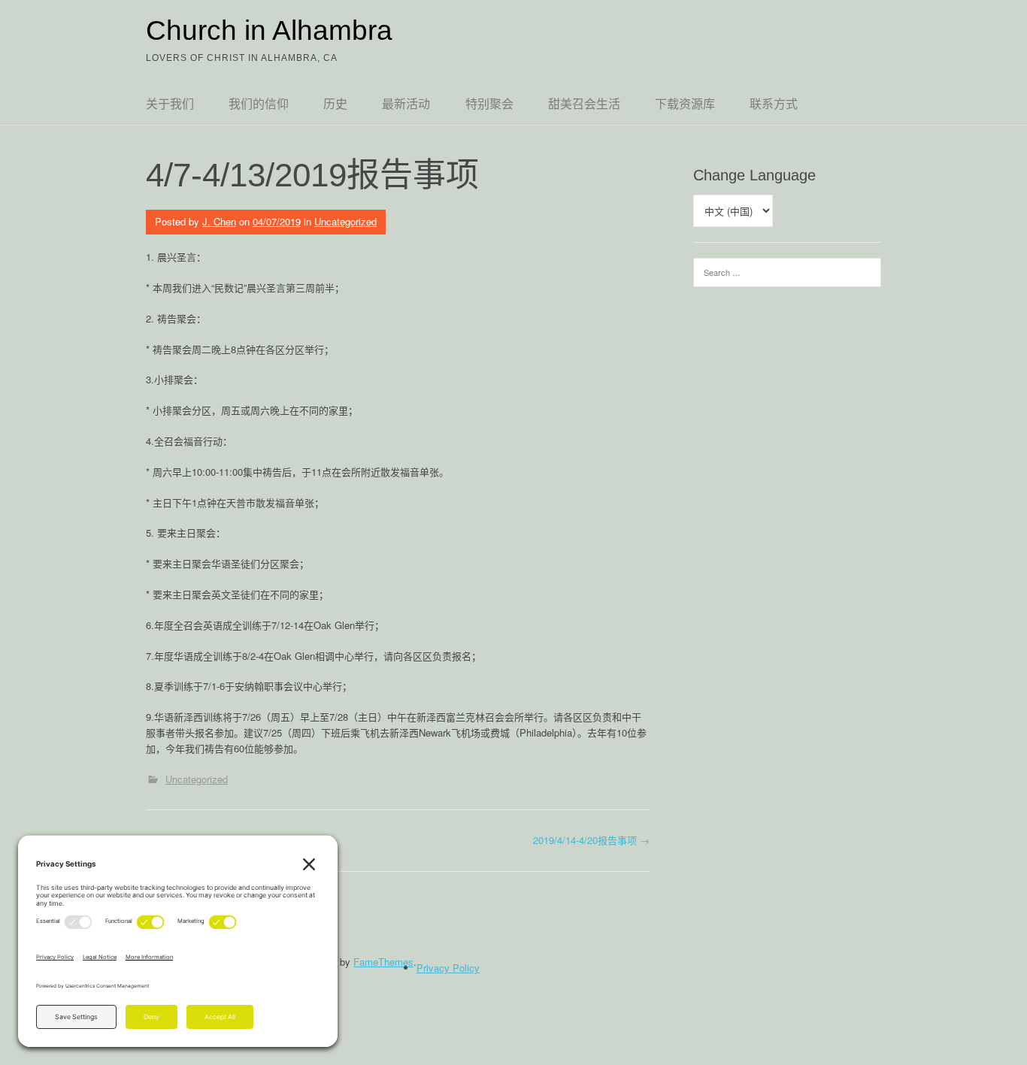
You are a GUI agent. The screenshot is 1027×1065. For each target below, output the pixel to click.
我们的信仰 (259, 104)
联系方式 (774, 104)
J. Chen (219, 221)
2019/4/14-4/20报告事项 (591, 840)
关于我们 (170, 104)
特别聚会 (489, 104)
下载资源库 (685, 104)
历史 (335, 104)
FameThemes (383, 962)
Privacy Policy (448, 968)
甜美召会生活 (584, 104)
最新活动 (406, 104)
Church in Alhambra (269, 30)
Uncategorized (345, 221)
